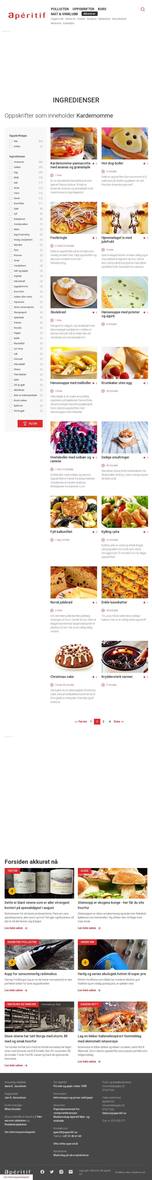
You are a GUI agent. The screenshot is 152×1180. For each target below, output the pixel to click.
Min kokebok (119, 18)
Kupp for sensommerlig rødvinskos (31, 974)
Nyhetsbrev (104, 18)
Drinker (81, 18)
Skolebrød (58, 312)
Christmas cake (62, 677)
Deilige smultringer (115, 457)
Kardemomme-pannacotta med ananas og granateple (70, 165)
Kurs (102, 9)
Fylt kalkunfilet (61, 532)
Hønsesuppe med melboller (70, 383)
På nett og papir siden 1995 (70, 1086)
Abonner (90, 13)
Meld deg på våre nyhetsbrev (71, 1155)
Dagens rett (57, 18)
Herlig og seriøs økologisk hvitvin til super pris (112, 974)
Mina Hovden (13, 1109)
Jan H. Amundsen (15, 1097)
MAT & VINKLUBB (64, 14)
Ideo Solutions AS (135, 1172)
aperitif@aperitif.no (65, 1132)
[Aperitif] (26, 16)
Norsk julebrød (61, 602)
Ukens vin (70, 18)
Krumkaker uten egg (117, 383)
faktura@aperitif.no (114, 1113)
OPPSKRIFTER (83, 9)
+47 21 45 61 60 (72, 1136)
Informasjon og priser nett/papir (73, 1097)
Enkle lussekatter (114, 602)
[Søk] (142, 9)
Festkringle (58, 238)
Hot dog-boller (112, 163)
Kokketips (68, 23)
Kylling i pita (110, 532)
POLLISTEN (60, 9)
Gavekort (92, 18)
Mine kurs (56, 23)
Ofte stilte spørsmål (65, 1143)
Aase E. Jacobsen (15, 1086)
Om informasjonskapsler (20, 1132)
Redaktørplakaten (16, 1124)
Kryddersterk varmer (117, 677)
